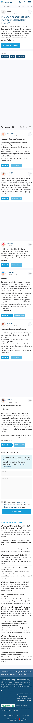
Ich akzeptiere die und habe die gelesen (17, 504)
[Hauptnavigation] (29, 2)
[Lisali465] (4, 174)
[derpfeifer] (4, 134)
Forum (3, 6)
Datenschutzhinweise (11, 507)
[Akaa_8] (4, 324)
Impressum (7, 715)
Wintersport (20, 56)
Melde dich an (7, 460)
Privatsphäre (25, 715)
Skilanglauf (20, 6)
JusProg (16, 710)
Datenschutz (16, 715)
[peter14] (4, 400)
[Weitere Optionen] (29, 12)
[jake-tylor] (4, 244)
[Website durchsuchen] (20, 2)
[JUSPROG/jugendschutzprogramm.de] (8, 705)
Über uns (4, 674)
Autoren (12, 674)
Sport (12, 56)
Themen (9, 6)
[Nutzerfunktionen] (24, 2)
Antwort (5, 478)
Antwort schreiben (11, 45)
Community (11, 672)
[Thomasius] (4, 273)
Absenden (16, 512)
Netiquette (28, 672)
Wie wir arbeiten (21, 674)
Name (4, 472)
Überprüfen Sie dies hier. (24, 700)
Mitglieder (19, 672)
